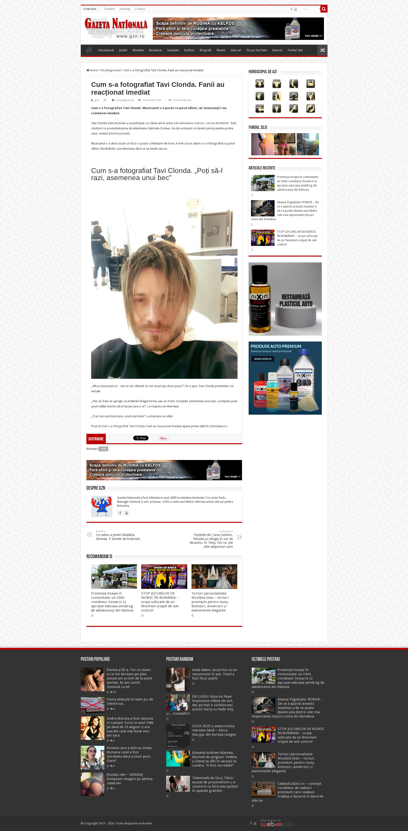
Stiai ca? (236, 50)
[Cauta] (323, 9)
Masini (221, 50)
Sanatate (173, 50)
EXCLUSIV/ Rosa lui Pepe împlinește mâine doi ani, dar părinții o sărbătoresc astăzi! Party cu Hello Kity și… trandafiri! (199, 705)
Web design (269, 820)
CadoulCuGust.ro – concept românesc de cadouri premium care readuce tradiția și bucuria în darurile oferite (287, 792)
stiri (103, 449)
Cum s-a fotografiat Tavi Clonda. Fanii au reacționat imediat (141, 426)
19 (114, 692)
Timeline (109, 9)
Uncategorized (111, 70)
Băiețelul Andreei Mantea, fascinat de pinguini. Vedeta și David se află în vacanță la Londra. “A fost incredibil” (214, 759)
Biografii (206, 50)
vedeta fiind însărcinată (114, 133)
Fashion (189, 50)
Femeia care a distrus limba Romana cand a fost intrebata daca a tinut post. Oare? (129, 754)
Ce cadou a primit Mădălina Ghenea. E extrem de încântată (118, 535)
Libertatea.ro (218, 426)
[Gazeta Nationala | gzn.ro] (116, 27)
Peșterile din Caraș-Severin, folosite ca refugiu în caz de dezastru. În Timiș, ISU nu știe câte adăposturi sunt (211, 539)
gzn (97, 100)
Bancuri (277, 50)
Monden (138, 50)
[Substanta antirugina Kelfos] (164, 470)
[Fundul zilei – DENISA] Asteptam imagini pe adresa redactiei (130, 778)
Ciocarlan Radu (215, 497)
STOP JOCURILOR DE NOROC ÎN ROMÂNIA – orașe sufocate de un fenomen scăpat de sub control (159, 601)
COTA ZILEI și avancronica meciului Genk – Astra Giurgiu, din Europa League (214, 730)
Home (89, 50)
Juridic (123, 50)
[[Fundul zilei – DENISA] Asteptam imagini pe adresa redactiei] (92, 784)
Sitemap (124, 9)
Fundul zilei (295, 50)
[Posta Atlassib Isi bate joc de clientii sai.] (92, 705)
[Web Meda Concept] (277, 823)
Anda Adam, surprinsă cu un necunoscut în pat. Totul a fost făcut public (214, 674)
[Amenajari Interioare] (238, 28)
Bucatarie (155, 50)
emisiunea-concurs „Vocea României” (204, 123)
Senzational (106, 50)
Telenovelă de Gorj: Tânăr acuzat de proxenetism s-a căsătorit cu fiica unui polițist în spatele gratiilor (215, 784)
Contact (140, 9)
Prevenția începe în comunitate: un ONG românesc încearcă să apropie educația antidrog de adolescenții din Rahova (112, 601)
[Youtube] (296, 9)
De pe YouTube (257, 50)
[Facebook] (291, 9)
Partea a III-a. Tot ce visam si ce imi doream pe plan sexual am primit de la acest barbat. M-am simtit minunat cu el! (129, 678)
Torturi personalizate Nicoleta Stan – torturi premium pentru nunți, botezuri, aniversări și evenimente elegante (210, 601)
